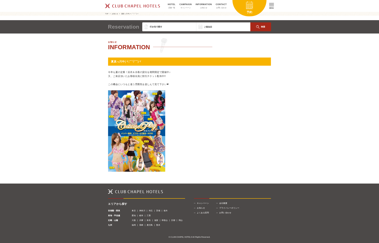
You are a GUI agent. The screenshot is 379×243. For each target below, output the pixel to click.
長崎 (141, 225)
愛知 (134, 215)
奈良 (149, 220)
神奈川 (142, 210)
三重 (149, 215)
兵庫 (141, 220)
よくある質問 (203, 213)
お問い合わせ (221, 8)
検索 (263, 27)
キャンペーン (185, 8)
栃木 (166, 210)
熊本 (158, 225)
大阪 (134, 220)
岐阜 (141, 215)
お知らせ (203, 8)
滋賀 (156, 220)
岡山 (181, 220)
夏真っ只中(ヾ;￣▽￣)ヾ (130, 14)
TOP (107, 14)
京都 (173, 220)
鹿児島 (150, 225)
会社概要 (223, 203)
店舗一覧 (171, 8)
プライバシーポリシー (229, 208)
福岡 (134, 225)
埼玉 (151, 210)
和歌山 (165, 220)
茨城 (158, 210)
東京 (134, 210)
